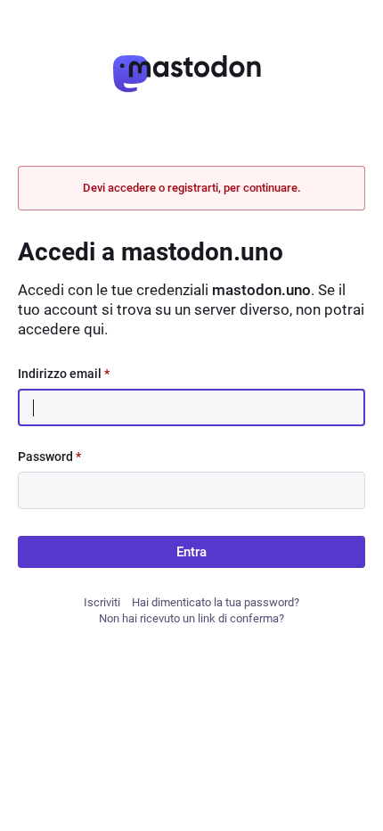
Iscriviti (102, 602)
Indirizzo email (64, 373)
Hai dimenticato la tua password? (215, 602)
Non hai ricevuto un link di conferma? (191, 618)
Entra (191, 552)
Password (49, 456)
